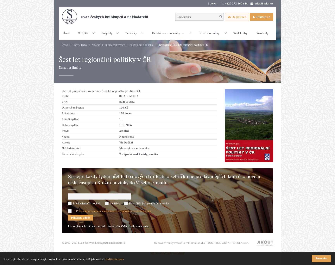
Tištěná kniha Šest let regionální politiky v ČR (182, 44)
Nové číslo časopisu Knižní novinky (149, 203)
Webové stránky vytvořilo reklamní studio (201, 243)
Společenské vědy (115, 44)
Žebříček (115, 203)
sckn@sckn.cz (264, 3)
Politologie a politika (141, 44)
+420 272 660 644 (236, 3)
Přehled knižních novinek (87, 203)
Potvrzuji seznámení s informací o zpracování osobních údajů (113, 211)
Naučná (96, 44)
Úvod (65, 44)
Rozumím (321, 258)
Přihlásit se (263, 17)
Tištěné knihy (79, 44)
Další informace (115, 259)
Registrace (239, 17)
